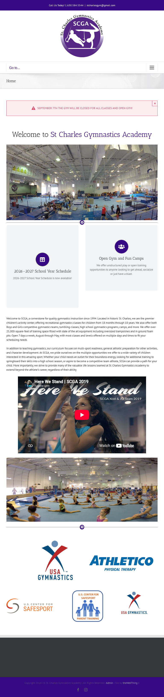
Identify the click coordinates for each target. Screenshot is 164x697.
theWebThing (130, 682)
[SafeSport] (29, 600)
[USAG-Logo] (55, 538)
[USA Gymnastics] (134, 591)
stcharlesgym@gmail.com (101, 5)
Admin (109, 682)
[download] (121, 557)
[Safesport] (88, 591)
